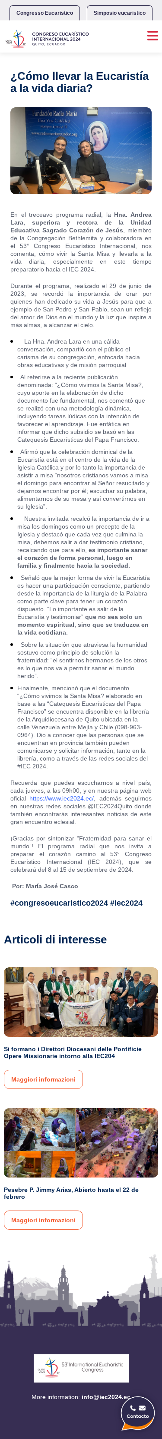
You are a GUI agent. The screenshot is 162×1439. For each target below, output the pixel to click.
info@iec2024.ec (106, 1396)
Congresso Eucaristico (44, 13)
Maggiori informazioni (43, 1079)
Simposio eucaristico (120, 13)
